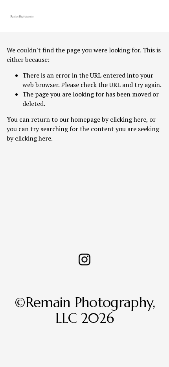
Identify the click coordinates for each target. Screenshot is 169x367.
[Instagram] (84, 259)
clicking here (128, 119)
